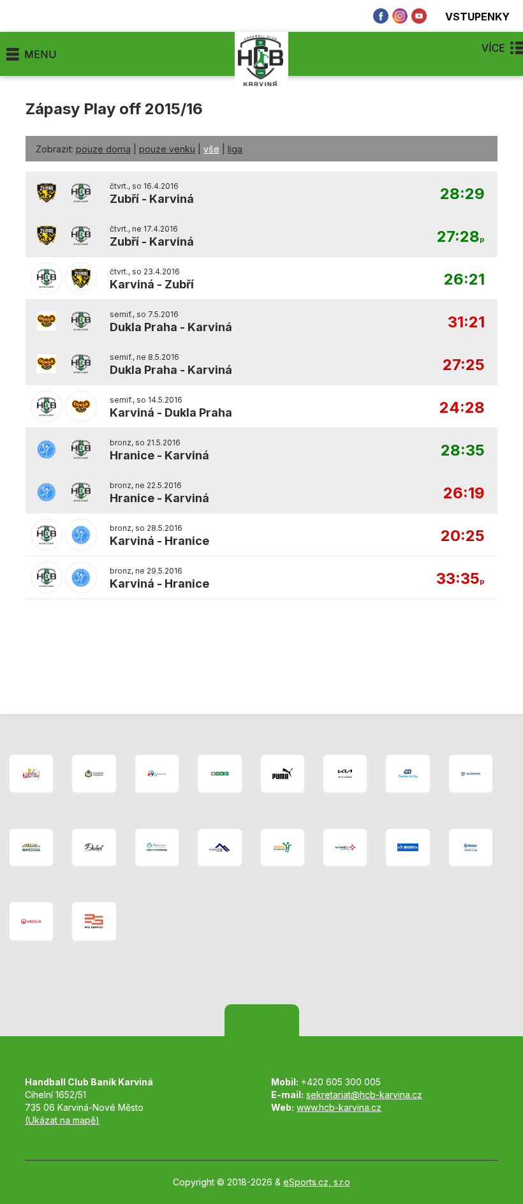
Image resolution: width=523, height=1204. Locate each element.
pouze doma (103, 149)
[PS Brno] (93, 921)
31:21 (466, 322)
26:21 (464, 279)
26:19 (464, 493)
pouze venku (167, 149)
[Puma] (282, 773)
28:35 (463, 450)
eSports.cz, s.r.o (316, 1182)
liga (235, 149)
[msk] (157, 773)
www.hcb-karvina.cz (339, 1107)
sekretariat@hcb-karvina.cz (364, 1094)
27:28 (461, 237)
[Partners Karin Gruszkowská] (157, 847)
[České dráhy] (407, 773)
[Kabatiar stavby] (219, 847)
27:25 (464, 365)
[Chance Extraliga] (282, 847)
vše (211, 149)
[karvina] (31, 773)
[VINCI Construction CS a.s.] (345, 847)
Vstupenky (477, 16)
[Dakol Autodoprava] (93, 847)
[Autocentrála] (31, 847)
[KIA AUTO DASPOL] (345, 773)
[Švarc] (407, 847)
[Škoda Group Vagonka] (470, 847)
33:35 (460, 579)
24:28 (462, 408)
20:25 (463, 536)
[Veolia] (31, 921)
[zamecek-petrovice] (93, 773)
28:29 (462, 194)
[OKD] (219, 773)
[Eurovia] (470, 773)
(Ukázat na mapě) (62, 1120)
